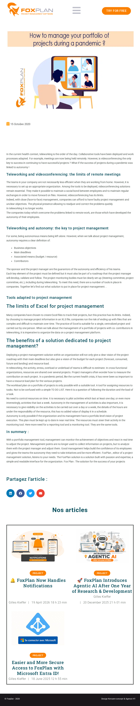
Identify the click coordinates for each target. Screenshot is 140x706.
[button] (10, 493)
